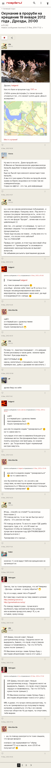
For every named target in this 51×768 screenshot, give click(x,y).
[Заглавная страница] (14, 1)
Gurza (10, 154)
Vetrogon (11, 578)
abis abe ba (22, 410)
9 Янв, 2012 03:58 (7, 373)
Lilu (9, 44)
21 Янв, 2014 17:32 (35, 27)
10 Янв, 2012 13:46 (7, 623)
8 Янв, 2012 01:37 (7, 195)
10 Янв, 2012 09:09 (7, 572)
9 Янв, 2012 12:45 (7, 455)
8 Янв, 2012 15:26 (7, 305)
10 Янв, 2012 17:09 (7, 663)
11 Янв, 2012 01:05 (7, 757)
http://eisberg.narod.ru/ (13, 600)
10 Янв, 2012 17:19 (7, 722)
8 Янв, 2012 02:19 (7, 262)
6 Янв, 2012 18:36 (7, 148)
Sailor (10, 552)
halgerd (11, 267)
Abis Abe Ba (12, 310)
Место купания (10, 139)
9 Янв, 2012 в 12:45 (39, 468)
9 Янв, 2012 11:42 (7, 396)
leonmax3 (22, 27)
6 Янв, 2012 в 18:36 (37, 275)
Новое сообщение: (9, 27)
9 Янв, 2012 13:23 (7, 498)
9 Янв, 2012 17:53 (7, 547)
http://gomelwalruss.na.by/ (14, 602)
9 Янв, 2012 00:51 (7, 336)
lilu (19, 275)
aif (9, 379)
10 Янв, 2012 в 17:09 (37, 676)
